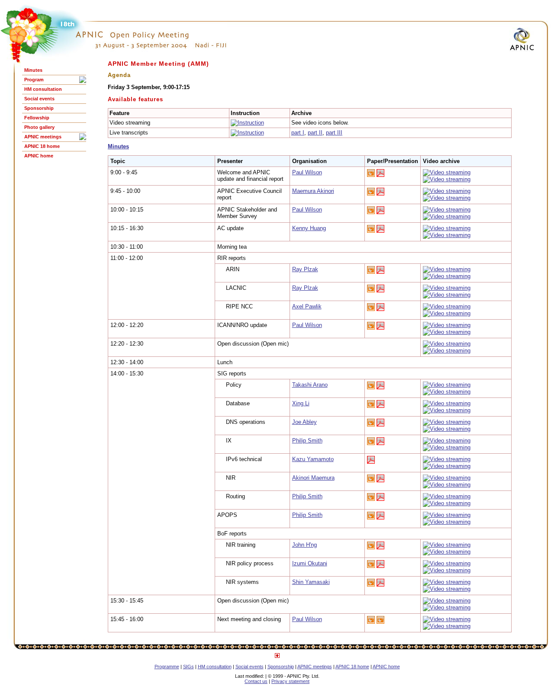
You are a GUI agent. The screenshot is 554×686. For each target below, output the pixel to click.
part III (334, 132)
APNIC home (386, 666)
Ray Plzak (305, 269)
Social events (249, 666)
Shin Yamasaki (311, 582)
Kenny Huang (309, 228)
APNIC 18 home (352, 666)
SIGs (188, 666)
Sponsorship (280, 666)
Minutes (118, 146)
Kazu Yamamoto (313, 459)
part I (297, 132)
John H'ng (304, 545)
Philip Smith (307, 440)
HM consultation (215, 666)
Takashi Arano (310, 384)
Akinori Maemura (313, 477)
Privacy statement (290, 681)
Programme (167, 666)
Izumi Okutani (309, 563)
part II (315, 132)
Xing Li (300, 403)
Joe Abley (304, 422)
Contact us (256, 681)
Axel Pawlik (307, 306)
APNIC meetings (314, 666)
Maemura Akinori (313, 191)
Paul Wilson (307, 172)
